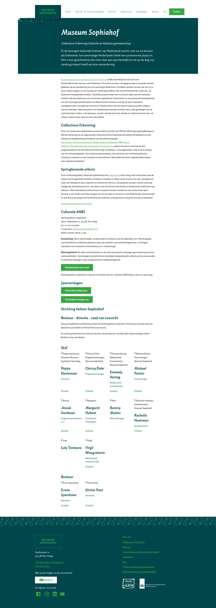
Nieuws (155, 11)
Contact (65, 391)
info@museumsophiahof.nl (85, 229)
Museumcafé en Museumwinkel (139, 572)
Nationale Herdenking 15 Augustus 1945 (96, 146)
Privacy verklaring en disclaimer (138, 567)
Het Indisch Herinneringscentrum (76, 142)
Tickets (176, 11)
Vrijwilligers (141, 11)
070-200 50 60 (42, 566)
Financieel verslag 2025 (76, 290)
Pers (124, 562)
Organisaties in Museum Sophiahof (140, 552)
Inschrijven (47, 580)
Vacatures (127, 557)
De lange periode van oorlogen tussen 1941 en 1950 (84, 79)
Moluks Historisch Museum (105, 142)
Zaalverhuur (126, 11)
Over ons (126, 537)
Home (68, 11)
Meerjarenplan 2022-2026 (77, 267)
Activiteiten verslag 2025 (77, 299)
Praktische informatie (133, 542)
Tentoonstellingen (95, 11)
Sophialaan (114, 175)
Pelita (72, 146)
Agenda (78, 11)
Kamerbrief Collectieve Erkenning (76, 204)
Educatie (112, 11)
